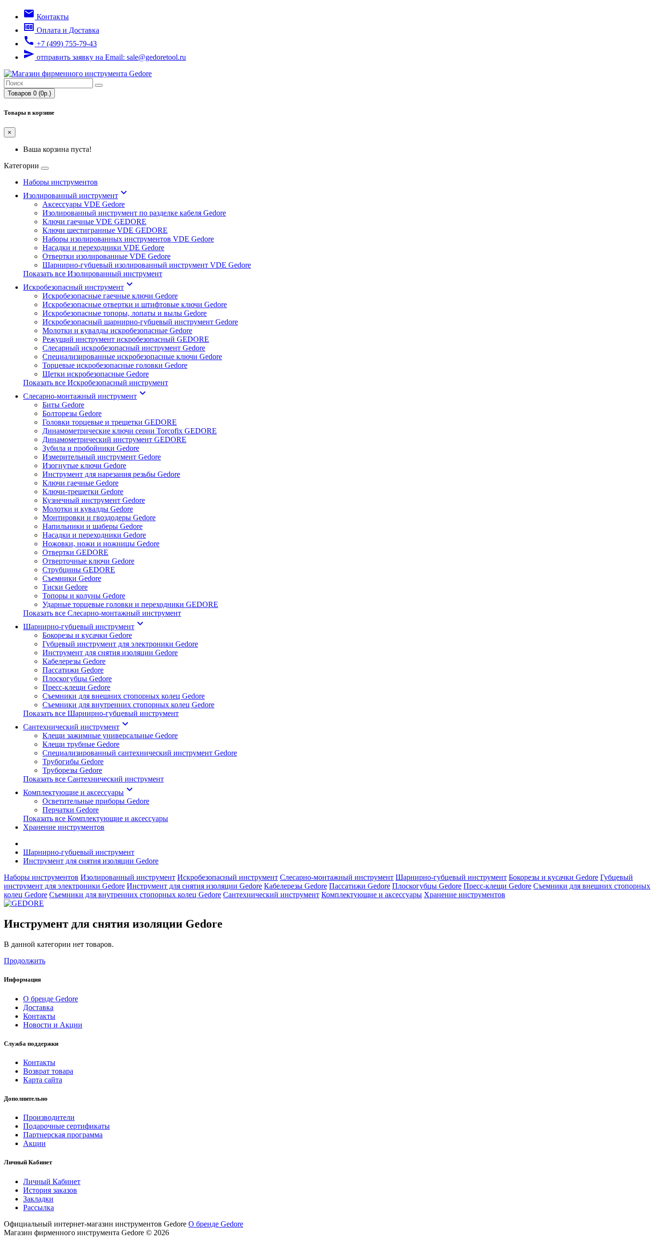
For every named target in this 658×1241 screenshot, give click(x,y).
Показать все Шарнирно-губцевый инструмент (101, 713)
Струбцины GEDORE (78, 570)
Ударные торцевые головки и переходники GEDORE (130, 604)
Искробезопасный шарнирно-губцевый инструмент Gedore (140, 322)
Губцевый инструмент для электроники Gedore (120, 644)
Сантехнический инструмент (77, 727)
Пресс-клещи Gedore (76, 687)
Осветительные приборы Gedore (95, 801)
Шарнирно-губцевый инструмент (84, 626)
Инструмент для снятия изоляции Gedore (110, 652)
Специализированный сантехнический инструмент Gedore (139, 753)
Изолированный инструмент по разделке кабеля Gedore (134, 213)
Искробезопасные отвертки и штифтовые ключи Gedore (134, 304)
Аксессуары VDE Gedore (83, 204)
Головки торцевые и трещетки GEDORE (109, 422)
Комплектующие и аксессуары (79, 792)
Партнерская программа (63, 1135)
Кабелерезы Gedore (73, 661)
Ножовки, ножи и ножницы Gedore (100, 544)
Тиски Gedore (65, 587)
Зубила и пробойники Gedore (90, 448)
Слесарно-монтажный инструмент (85, 396)
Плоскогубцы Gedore (77, 678)
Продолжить (24, 961)
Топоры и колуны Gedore (83, 596)
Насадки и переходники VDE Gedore (103, 247)
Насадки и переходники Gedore (94, 535)
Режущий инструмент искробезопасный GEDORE (125, 339)
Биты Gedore (63, 405)
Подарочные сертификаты (66, 1126)
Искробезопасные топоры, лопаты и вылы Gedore (124, 313)
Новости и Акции (52, 1025)
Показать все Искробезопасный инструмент (95, 382)
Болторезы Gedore (72, 413)
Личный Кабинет (51, 1181)
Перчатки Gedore (70, 810)
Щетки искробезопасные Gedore (95, 374)
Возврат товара (48, 1071)
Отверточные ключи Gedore (88, 561)
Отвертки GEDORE (75, 552)
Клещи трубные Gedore (80, 744)
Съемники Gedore (71, 578)
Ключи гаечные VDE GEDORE (94, 221)
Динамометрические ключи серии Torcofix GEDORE (129, 431)
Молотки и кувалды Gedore (87, 509)
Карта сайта (42, 1080)
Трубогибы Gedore (73, 761)
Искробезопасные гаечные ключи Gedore (110, 296)
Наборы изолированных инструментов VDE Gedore (128, 239)
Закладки (38, 1199)
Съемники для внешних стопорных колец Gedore (123, 696)
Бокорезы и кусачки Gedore (87, 635)
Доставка (38, 1007)
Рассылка (38, 1207)
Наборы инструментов (60, 182)
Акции (34, 1143)
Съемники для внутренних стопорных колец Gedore (128, 705)
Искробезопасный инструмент (79, 287)
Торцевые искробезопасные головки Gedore (114, 365)
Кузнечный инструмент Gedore (93, 500)
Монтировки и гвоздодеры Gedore (99, 517)
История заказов (50, 1190)
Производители (49, 1117)
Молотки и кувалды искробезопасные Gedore (117, 330)
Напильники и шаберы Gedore (92, 526)
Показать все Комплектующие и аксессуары (95, 818)
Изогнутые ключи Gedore (84, 465)
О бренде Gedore (50, 999)
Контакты (39, 1016)
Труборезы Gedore (72, 770)
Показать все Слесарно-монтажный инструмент (102, 613)
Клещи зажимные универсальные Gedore (110, 735)
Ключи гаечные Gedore (80, 483)
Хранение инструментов (64, 827)
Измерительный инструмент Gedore (101, 457)
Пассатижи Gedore (73, 670)
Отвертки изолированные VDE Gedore (106, 256)
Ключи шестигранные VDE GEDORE (105, 230)
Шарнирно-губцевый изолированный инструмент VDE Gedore (146, 265)
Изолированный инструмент (76, 195)
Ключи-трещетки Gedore (82, 491)
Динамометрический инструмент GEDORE (114, 439)
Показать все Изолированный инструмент (92, 274)
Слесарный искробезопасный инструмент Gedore (123, 348)
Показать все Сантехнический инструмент (93, 779)
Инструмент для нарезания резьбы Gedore (111, 474)
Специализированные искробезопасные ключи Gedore (132, 356)
